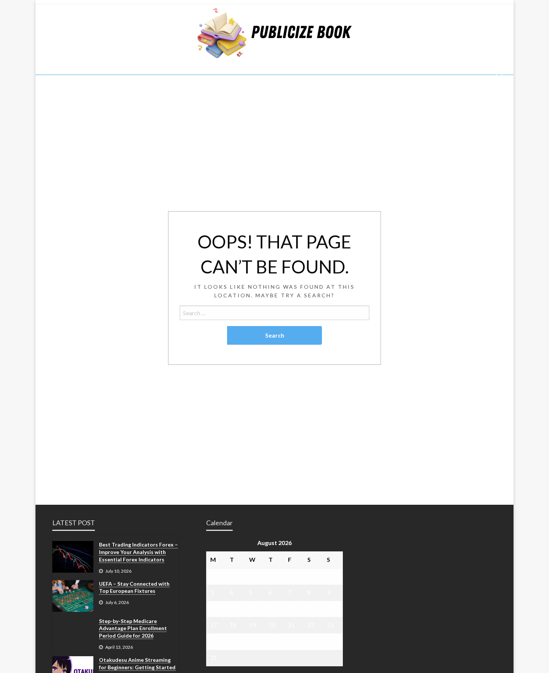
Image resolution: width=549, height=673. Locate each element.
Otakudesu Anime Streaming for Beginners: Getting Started (137, 663)
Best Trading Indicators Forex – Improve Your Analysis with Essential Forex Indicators (138, 551)
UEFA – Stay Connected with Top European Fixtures (134, 587)
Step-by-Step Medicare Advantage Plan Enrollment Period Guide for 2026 (133, 628)
